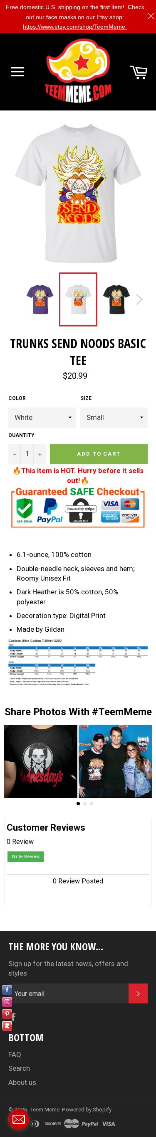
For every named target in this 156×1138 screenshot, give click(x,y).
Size (86, 398)
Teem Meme (44, 1109)
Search (19, 1068)
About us (22, 1082)
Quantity (21, 435)
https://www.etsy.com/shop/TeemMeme (75, 26)
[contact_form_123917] (18, 1119)
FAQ (14, 1054)
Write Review (26, 856)
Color (17, 398)
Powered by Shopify (86, 1109)
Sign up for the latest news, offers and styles (68, 968)
